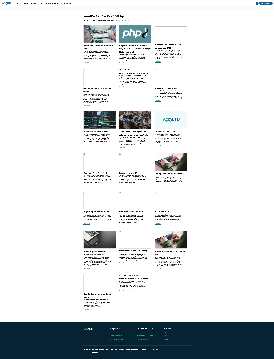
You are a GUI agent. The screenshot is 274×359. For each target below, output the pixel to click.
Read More (86, 62)
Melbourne (137, 349)
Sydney (96, 349)
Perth (157, 349)
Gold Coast (151, 349)
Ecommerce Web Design (116, 339)
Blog (165, 332)
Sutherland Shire (103, 349)
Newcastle (122, 349)
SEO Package (43, 3)
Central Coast (113, 349)
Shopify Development (142, 339)
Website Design (114, 332)
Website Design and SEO (55, 3)
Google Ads (67, 3)
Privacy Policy (95, 352)
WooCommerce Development (145, 335)
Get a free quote (265, 3)
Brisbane (144, 349)
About (17, 3)
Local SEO (34, 3)
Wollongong (129, 349)
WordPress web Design (116, 335)
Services (25, 3)
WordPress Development (121, 20)
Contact (166, 339)
